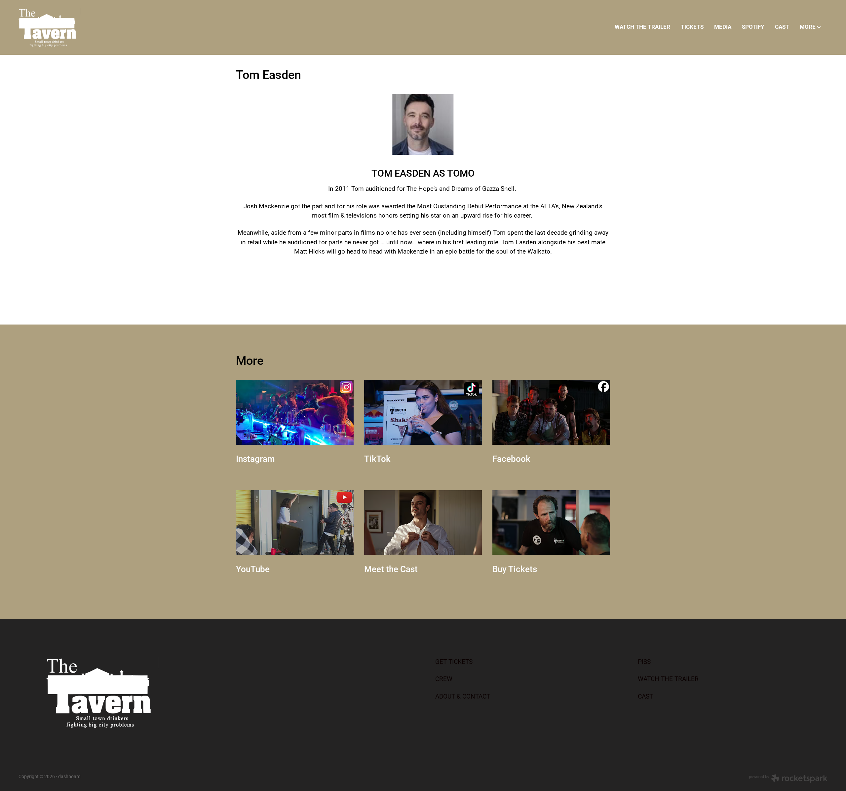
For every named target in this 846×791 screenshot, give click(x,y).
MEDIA (722, 26)
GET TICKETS (454, 661)
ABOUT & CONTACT (462, 696)
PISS (644, 661)
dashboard (69, 776)
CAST (782, 26)
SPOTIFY (753, 26)
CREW (443, 678)
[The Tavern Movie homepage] (99, 27)
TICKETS (692, 26)
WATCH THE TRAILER (642, 26)
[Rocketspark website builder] (788, 779)
